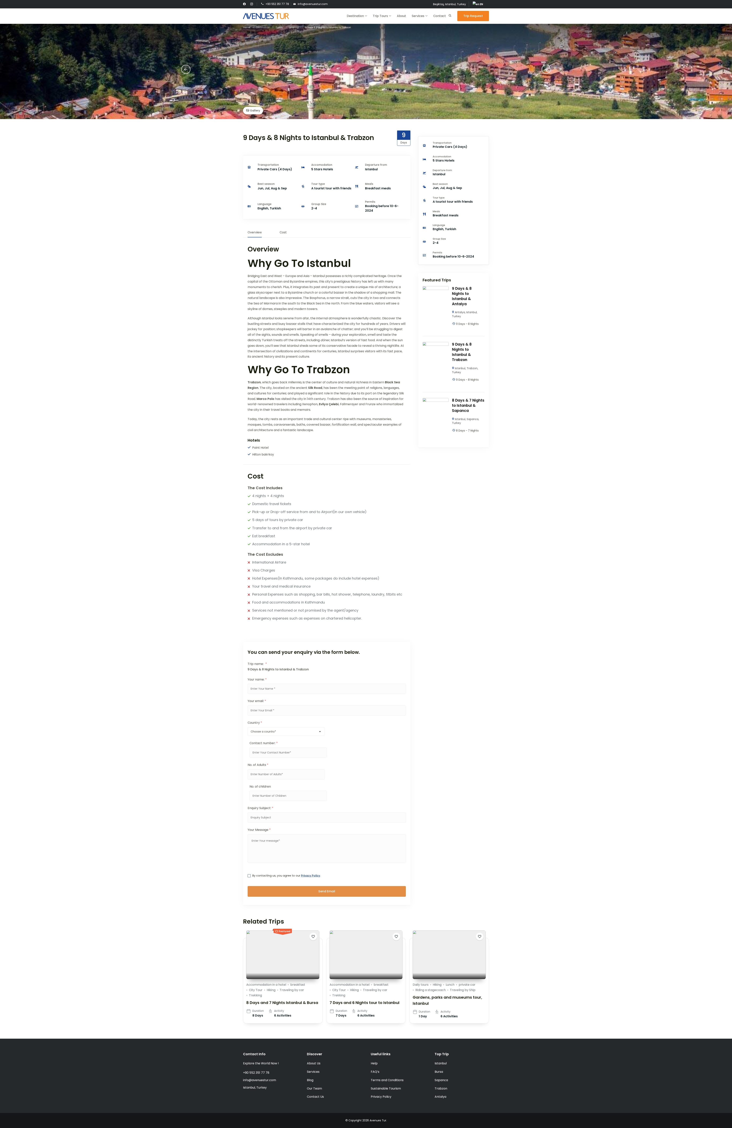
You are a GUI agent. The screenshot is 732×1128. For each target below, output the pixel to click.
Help (374, 1063)
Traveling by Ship (462, 990)
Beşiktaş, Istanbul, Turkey (449, 4)
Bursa (439, 1072)
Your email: (257, 701)
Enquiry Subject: (260, 808)
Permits (370, 202)
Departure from (376, 165)
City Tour (255, 990)
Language (264, 204)
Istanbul (471, 312)
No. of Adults (258, 765)
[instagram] (251, 4)
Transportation (268, 165)
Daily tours (421, 984)
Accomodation (321, 165)
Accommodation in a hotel (266, 984)
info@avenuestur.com (313, 3)
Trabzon (472, 368)
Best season (266, 184)
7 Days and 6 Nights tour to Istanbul (364, 1002)
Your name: (257, 679)
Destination (355, 16)
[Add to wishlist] (313, 936)
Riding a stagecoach (430, 990)
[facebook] (244, 4)
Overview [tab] (255, 232)
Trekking (255, 995)
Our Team (314, 1088)
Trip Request (473, 16)
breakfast (297, 984)
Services (418, 16)
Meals (369, 184)
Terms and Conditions (387, 1080)
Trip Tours (380, 16)
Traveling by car (292, 990)
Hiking (271, 990)
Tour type (318, 184)
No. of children (260, 786)
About (401, 16)
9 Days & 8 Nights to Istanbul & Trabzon (462, 352)
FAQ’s (375, 1072)
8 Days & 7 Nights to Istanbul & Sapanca (468, 405)
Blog (310, 1080)
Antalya (460, 312)
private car (467, 984)
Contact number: (264, 743)
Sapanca (472, 419)
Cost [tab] (283, 232)
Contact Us (315, 1096)
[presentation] (186, 69)
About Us (313, 1063)
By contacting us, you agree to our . (286, 875)
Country (255, 723)
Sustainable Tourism (386, 1088)
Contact (439, 16)
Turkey (456, 316)
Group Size (318, 204)
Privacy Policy (310, 875)
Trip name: (257, 664)
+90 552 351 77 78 (277, 3)
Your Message (259, 830)
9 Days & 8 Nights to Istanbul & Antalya (462, 296)
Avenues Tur (378, 1120)
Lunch (450, 984)
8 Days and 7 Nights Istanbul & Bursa (282, 1002)
